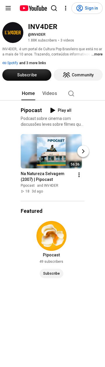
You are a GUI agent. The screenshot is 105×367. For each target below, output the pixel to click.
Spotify (12, 63)
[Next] (83, 151)
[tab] (28, 93)
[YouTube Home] (33, 8)
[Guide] (8, 8)
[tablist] (52, 93)
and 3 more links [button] (32, 63)
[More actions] (79, 175)
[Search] (53, 8)
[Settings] (65, 8)
